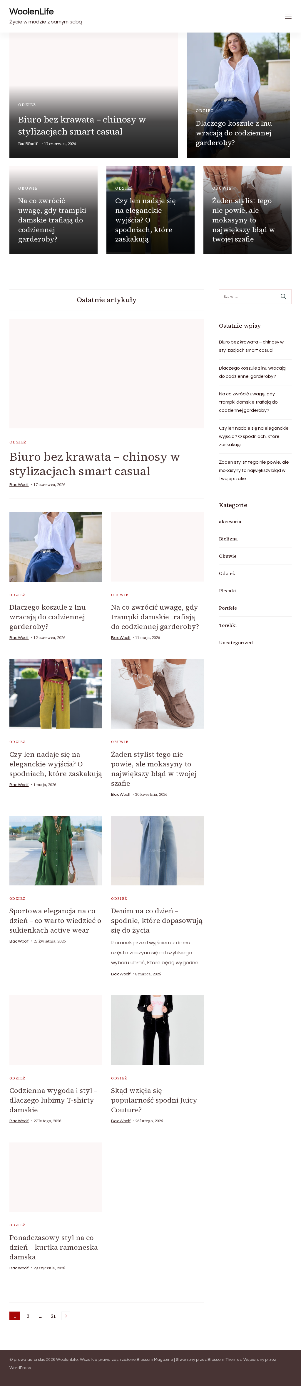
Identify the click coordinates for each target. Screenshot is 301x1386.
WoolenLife (31, 11)
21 (54, 1316)
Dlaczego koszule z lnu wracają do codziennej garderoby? (234, 132)
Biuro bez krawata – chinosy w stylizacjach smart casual (82, 125)
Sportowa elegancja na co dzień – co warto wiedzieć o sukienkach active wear (55, 920)
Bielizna (228, 538)
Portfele (228, 608)
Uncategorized (236, 642)
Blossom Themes (225, 1360)
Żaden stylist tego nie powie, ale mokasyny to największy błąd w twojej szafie (243, 220)
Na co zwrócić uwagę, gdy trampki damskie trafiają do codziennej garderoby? (52, 220)
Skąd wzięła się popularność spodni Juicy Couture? (154, 1100)
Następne (65, 1316)
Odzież (27, 104)
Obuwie (28, 188)
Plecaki (227, 590)
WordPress (20, 1368)
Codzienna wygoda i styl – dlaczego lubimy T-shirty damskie (53, 1100)
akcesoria (230, 521)
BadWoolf (27, 144)
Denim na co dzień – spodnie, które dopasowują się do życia (157, 920)
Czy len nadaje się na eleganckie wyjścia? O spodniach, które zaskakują (145, 220)
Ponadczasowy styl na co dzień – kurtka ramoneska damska (53, 1247)
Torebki (228, 625)
